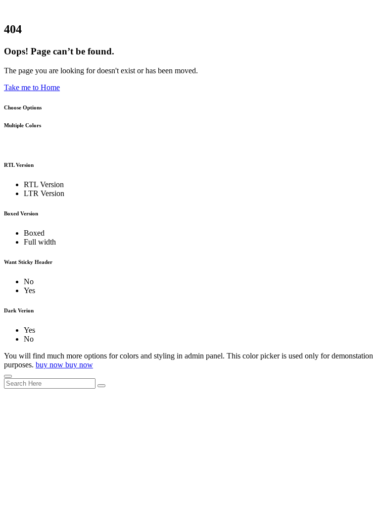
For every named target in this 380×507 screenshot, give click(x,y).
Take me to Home (32, 87)
